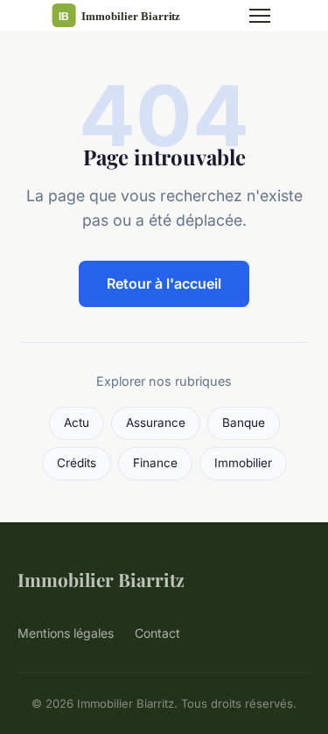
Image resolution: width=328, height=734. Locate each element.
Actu (76, 423)
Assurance (155, 423)
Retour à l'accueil (164, 283)
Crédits (76, 463)
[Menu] (259, 16)
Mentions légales (65, 633)
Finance (155, 463)
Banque (243, 423)
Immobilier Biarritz (101, 579)
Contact (157, 633)
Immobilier (243, 463)
